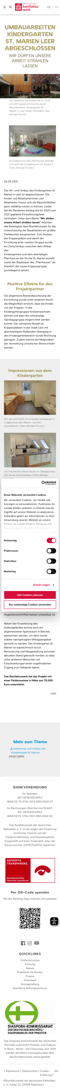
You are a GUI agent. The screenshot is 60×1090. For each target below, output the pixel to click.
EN (56, 7)
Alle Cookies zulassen (30, 594)
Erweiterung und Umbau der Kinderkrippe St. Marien (28, 750)
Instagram (30, 943)
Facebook (23, 943)
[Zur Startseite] (30, 7)
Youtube (36, 943)
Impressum (13, 1071)
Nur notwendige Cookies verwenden (30, 604)
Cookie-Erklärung (46, 1073)
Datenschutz (30, 1071)
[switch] (51, 550)
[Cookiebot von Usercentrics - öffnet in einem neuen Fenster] (42, 483)
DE (49, 7)
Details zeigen (41, 584)
